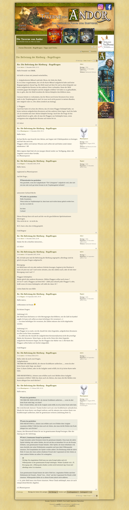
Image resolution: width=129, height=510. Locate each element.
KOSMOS (59, 501)
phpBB (58, 504)
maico (22, 254)
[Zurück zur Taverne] (22, 26)
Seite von (87, 60)
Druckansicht (92, 47)
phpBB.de (72, 506)
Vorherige (20, 492)
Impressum (73, 501)
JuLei (22, 67)
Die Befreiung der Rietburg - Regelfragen (38, 57)
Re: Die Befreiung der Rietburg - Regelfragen (38, 64)
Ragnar (23, 163)
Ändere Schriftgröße (95, 47)
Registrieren (85, 51)
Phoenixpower (25, 131)
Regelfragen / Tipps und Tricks (45, 48)
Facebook (53, 501)
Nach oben (96, 125)
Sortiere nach (63, 492)
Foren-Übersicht (25, 48)
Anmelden (94, 51)
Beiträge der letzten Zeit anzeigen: (38, 492)
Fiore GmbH (66, 501)
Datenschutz (80, 501)
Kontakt (47, 501)
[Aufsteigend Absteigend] (86, 492)
